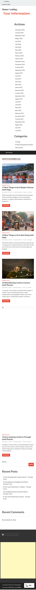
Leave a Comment (27, 192)
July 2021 (18, 127)
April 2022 (18, 110)
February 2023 (19, 90)
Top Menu (6, 1)
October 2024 (19, 33)
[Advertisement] (18, 560)
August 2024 (19, 38)
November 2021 (20, 116)
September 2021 (20, 122)
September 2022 (20, 96)
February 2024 (19, 56)
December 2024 (20, 30)
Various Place (19, 147)
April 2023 (18, 84)
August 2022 (19, 99)
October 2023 (19, 67)
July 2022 (18, 102)
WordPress (12, 587)
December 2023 (20, 61)
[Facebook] (29, 4)
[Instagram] (33, 4)
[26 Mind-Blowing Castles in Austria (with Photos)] (18, 269)
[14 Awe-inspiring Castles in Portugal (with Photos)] (18, 370)
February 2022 (19, 113)
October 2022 (19, 93)
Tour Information (16, 13)
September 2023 (20, 70)
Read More (6, 205)
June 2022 (18, 104)
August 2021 (19, 125)
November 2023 (20, 64)
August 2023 (19, 73)
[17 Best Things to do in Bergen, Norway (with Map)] (18, 174)
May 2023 (18, 81)
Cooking (17, 142)
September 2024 (20, 35)
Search (4, 462)
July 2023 (18, 76)
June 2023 (18, 79)
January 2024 (19, 58)
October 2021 (19, 119)
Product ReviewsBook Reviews (24, 144)
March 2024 (18, 53)
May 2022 (18, 107)
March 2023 (18, 87)
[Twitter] (31, 4)
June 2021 (18, 130)
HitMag (19, 587)
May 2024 (18, 47)
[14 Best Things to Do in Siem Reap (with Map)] (18, 221)
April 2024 (18, 50)
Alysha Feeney (18, 192)
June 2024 (18, 44)
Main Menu (9, 152)
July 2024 (18, 41)
